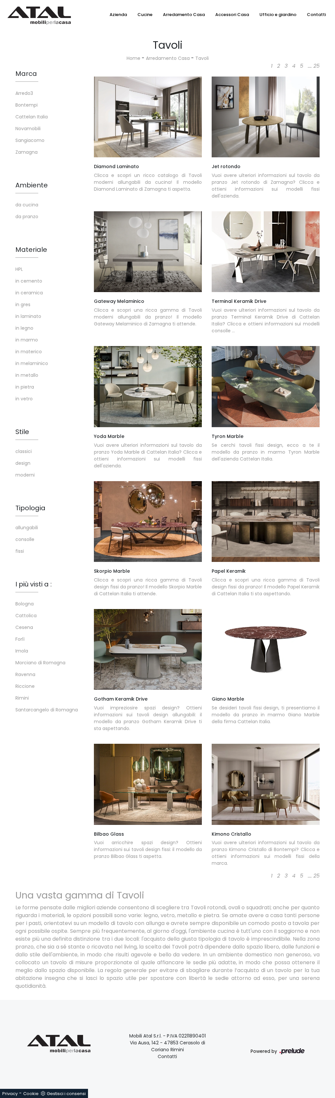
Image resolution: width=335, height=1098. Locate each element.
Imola (21, 651)
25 (316, 66)
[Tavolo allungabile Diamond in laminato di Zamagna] (148, 117)
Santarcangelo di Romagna (46, 709)
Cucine (144, 14)
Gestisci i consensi (66, 1093)
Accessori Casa (232, 14)
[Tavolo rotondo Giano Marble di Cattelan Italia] (266, 649)
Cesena (24, 627)
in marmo (26, 340)
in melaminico (31, 363)
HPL (19, 269)
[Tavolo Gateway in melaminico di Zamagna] (148, 251)
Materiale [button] (31, 249)
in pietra (24, 387)
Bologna (24, 604)
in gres (22, 304)
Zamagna (26, 152)
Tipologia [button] (30, 508)
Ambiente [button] (31, 185)
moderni (25, 475)
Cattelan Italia (31, 116)
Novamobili (28, 128)
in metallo (26, 375)
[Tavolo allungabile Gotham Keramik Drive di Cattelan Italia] (148, 649)
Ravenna (25, 674)
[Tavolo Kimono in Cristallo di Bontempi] (266, 784)
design (22, 463)
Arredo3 (24, 93)
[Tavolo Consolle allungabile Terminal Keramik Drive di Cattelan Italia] (266, 251)
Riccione (25, 686)
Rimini (22, 698)
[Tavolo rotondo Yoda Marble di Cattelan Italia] (148, 386)
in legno (24, 328)
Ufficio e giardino (277, 14)
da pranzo (26, 216)
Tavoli (202, 58)
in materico (28, 351)
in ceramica (29, 292)
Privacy (10, 1093)
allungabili (26, 527)
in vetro (24, 398)
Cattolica (26, 615)
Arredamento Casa (184, 14)
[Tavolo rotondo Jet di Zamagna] (266, 117)
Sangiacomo (29, 140)
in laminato (28, 316)
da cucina (26, 204)
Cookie (31, 1093)
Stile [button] (22, 431)
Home (133, 58)
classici (23, 451)
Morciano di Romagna (40, 662)
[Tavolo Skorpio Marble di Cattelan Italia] (148, 521)
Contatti (316, 14)
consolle (24, 539)
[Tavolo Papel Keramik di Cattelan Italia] (266, 521)
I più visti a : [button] (33, 584)
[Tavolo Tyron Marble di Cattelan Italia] (266, 386)
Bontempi (26, 105)
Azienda (118, 14)
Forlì (20, 639)
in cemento (28, 281)
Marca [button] (26, 73)
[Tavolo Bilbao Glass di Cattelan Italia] (148, 784)
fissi (19, 551)
